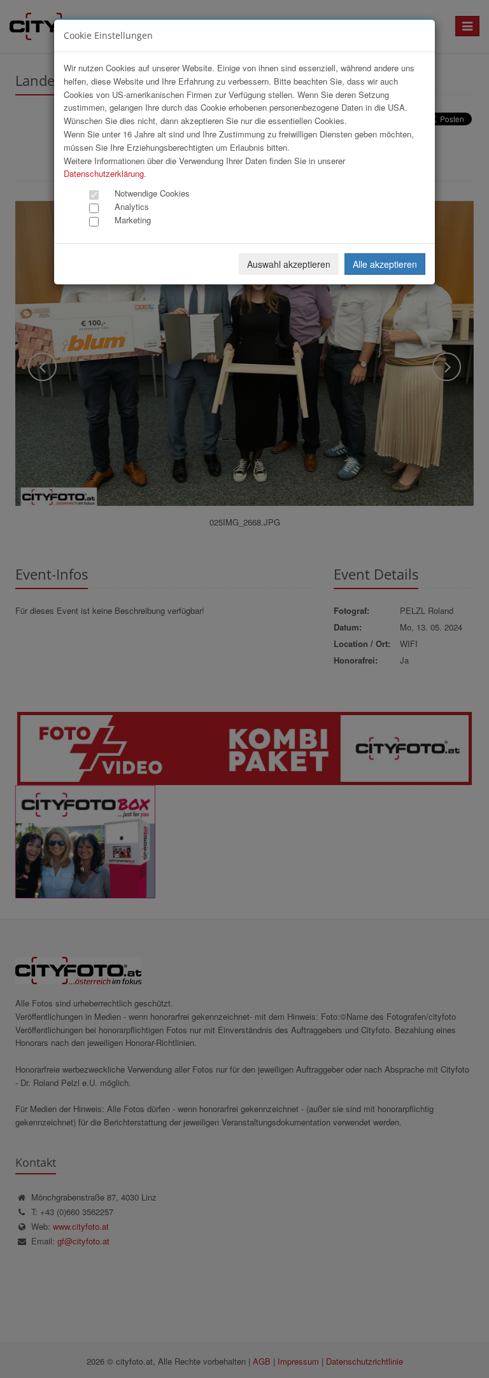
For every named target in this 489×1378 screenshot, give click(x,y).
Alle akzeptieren (385, 264)
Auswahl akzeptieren (288, 264)
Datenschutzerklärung (104, 173)
